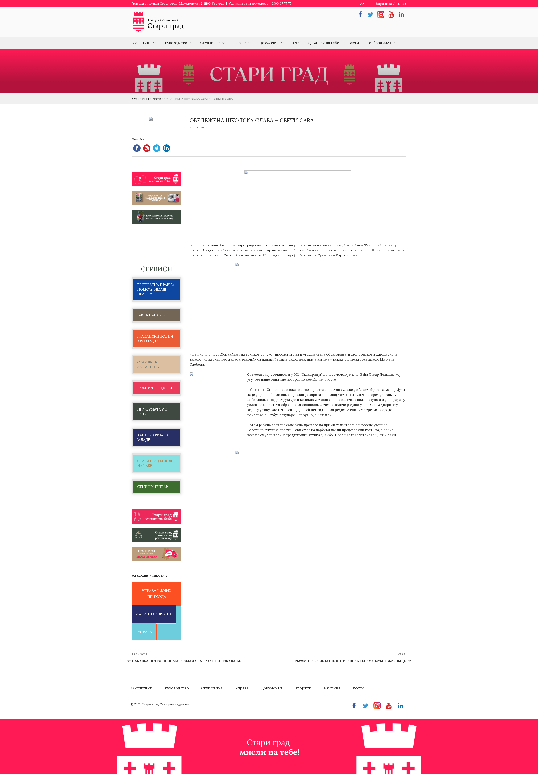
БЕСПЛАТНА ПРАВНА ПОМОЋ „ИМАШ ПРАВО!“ (155, 289)
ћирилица (384, 4)
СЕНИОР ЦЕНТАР (152, 486)
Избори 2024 (380, 43)
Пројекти (302, 688)
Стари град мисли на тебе (316, 43)
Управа (240, 43)
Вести (354, 43)
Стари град (140, 99)
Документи (270, 43)
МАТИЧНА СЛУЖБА (153, 614)
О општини (141, 43)
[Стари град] (158, 31)
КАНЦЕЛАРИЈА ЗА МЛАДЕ (153, 437)
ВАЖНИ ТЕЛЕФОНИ (154, 388)
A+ (362, 3)
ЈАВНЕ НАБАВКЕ (151, 315)
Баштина (332, 688)
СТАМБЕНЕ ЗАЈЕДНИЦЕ (148, 364)
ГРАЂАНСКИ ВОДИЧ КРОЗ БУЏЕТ (155, 338)
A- (368, 4)
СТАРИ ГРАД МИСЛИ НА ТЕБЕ (155, 463)
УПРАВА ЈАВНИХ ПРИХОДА (156, 593)
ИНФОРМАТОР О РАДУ (152, 411)
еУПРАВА (143, 631)
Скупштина (210, 43)
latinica (401, 4)
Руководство (176, 43)
